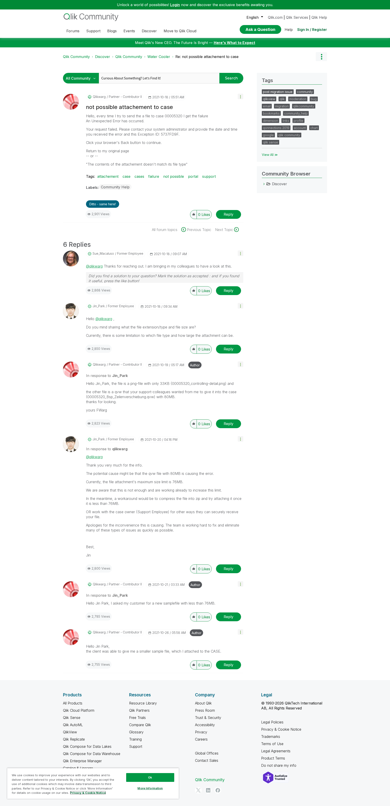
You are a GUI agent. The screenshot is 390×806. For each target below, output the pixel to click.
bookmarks (271, 113)
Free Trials (137, 717)
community (305, 92)
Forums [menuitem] (72, 31)
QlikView (70, 732)
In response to (107, 375)
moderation (297, 99)
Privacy (201, 732)
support (209, 176)
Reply (228, 214)
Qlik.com (275, 17)
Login (175, 4)
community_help (296, 113)
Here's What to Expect (234, 42)
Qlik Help (319, 17)
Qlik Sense (71, 717)
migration (282, 106)
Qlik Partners (139, 710)
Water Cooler (158, 56)
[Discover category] (264, 184)
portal (193, 176)
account (300, 128)
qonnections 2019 (276, 128)
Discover (102, 56)
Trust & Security (208, 717)
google (268, 135)
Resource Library (143, 703)
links (286, 120)
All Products (72, 703)
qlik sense (270, 142)
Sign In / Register (312, 29)
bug (314, 99)
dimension (270, 120)
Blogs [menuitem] (112, 31)
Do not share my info (279, 765)
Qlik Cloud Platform (78, 710)
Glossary (136, 732)
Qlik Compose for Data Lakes (87, 746)
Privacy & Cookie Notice (281, 729)
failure (153, 176)
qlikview (269, 99)
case (126, 176)
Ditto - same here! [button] (102, 204)
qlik (282, 99)
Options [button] (321, 56)
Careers (201, 739)
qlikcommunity (303, 106)
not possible (173, 176)
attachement (107, 176)
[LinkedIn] (208, 790)
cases (139, 176)
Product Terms (273, 758)
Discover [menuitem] (149, 31)
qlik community (289, 135)
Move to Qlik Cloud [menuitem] (180, 31)
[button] (240, 96)
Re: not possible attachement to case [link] (207, 56)
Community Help (115, 187)
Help (289, 29)
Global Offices (206, 753)
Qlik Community (76, 56)
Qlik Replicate (74, 739)
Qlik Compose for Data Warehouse (91, 753)
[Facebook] (217, 790)
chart (314, 128)
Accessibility (205, 725)
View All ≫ (270, 155)
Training (135, 739)
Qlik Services (297, 17)
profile (298, 120)
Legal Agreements (275, 751)
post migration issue (277, 92)
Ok (150, 777)
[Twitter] (198, 790)
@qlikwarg (94, 266)
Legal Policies (272, 722)
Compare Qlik (140, 725)
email (267, 106)
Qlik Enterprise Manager (82, 761)
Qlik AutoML (73, 725)
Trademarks (270, 736)
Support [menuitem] (93, 31)
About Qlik (203, 703)
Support (135, 746)
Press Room (205, 710)
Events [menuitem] (129, 31)
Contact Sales (206, 760)
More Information (150, 788)
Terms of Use (272, 743)
